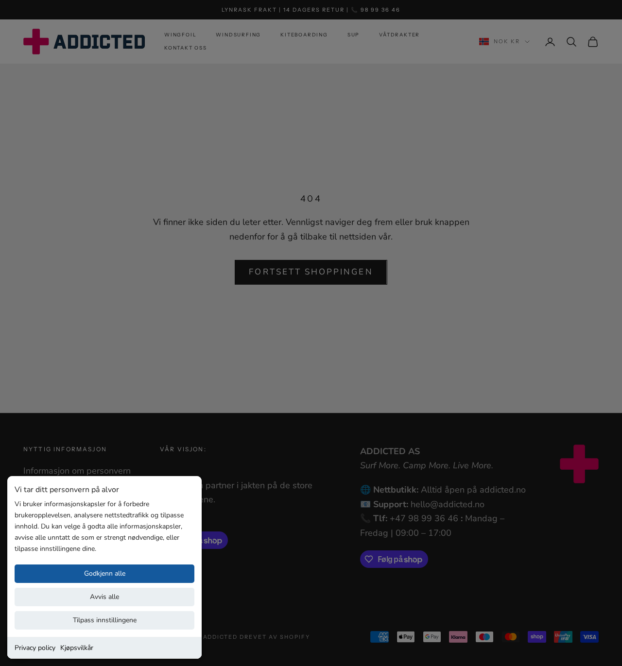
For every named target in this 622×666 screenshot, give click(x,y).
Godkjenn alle (104, 573)
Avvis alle (104, 596)
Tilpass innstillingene (105, 620)
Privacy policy (35, 647)
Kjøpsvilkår (76, 647)
